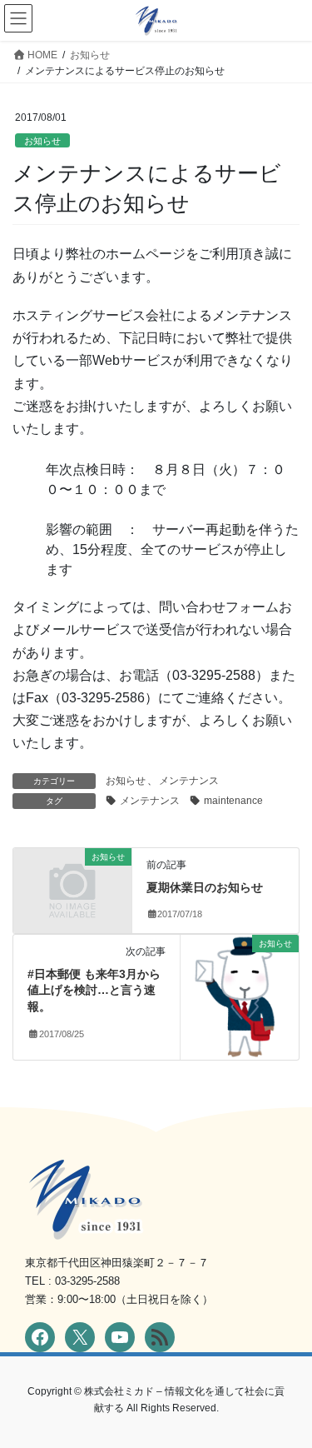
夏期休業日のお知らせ (204, 887)
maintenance (233, 800)
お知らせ (42, 141)
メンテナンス (189, 780)
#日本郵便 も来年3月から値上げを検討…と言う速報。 (94, 990)
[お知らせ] (72, 883)
